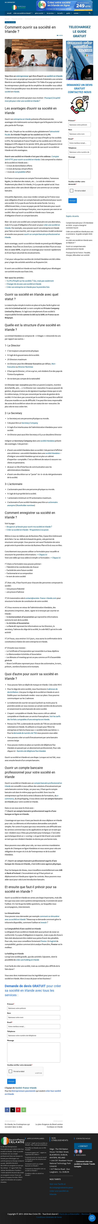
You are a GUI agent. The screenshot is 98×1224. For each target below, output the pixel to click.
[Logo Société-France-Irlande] (22, 7)
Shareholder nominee (25, 505)
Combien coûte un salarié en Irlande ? (34, 1174)
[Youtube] (80, 1151)
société (8, 92)
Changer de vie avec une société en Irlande (24, 284)
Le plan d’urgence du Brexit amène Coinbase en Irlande (49, 1125)
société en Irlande (54, 76)
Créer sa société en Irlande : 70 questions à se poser (28, 530)
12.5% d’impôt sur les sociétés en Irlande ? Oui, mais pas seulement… (36, 1144)
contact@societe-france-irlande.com (40, 598)
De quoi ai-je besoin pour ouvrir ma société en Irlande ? (29, 527)
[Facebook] (7, 1109)
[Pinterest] (18, 1109)
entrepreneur (22, 76)
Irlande (16, 92)
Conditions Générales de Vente (49, 1217)
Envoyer (11, 1081)
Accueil (7, 19)
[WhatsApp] (23, 1109)
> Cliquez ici (42, 554)
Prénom (10, 1004)
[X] (12, 1109)
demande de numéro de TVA (25, 733)
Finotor (44, 941)
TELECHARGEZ (80, 27)
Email (9, 1022)
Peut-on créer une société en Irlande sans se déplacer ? (79, 240)
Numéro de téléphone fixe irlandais (31, 751)
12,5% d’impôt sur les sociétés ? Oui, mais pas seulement (30, 281)
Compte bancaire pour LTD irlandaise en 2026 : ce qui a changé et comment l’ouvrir (79, 225)
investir (44, 922)
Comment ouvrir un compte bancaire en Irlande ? (34, 1165)
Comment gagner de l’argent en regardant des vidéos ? (35, 1153)
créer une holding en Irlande (27, 960)
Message (10, 1040)
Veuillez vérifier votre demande (19, 1065)
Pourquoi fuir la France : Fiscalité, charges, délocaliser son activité (78, 254)
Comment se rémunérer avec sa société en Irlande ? (35, 1169)
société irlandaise (47, 441)
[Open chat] (92, 1218)
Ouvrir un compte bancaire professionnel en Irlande (76, 247)
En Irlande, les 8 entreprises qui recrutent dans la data (17, 1125)
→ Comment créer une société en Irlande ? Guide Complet (84, 1164)
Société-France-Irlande (26, 1088)
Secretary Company (30, 423)
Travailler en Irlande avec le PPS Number (35, 1149)
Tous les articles (17, 19)
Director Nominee (25, 367)
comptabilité (20, 172)
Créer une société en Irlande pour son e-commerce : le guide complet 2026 (79, 233)
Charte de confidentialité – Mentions (74, 1214)
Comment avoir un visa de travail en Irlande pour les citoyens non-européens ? (36, 1159)
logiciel (53, 941)
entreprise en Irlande (22, 119)
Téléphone (11, 1031)
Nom (9, 1013)
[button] (89, 13)
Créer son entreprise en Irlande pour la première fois (28, 287)
